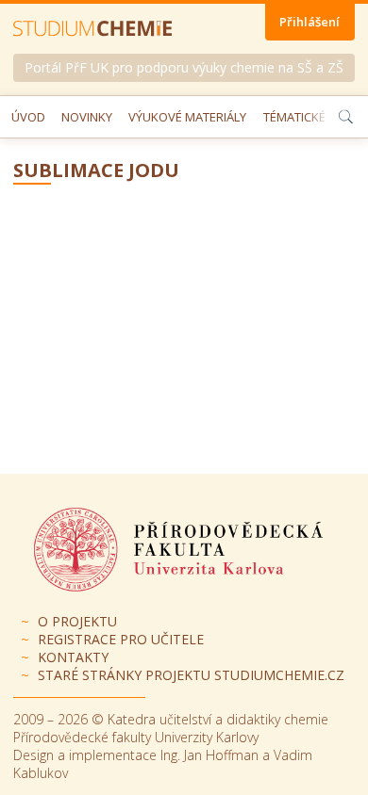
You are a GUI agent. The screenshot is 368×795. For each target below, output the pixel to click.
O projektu (77, 621)
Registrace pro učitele (121, 639)
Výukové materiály (187, 116)
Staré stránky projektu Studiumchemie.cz (191, 675)
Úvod (28, 116)
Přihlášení (309, 21)
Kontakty (73, 657)
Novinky (86, 116)
